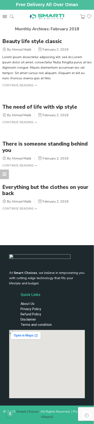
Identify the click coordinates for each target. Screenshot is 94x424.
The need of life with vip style (39, 106)
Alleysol (47, 416)
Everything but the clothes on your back (45, 190)
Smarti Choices (27, 411)
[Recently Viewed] (86, 415)
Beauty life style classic (32, 41)
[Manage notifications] (10, 414)
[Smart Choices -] (47, 17)
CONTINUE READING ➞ (19, 85)
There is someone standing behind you (45, 147)
